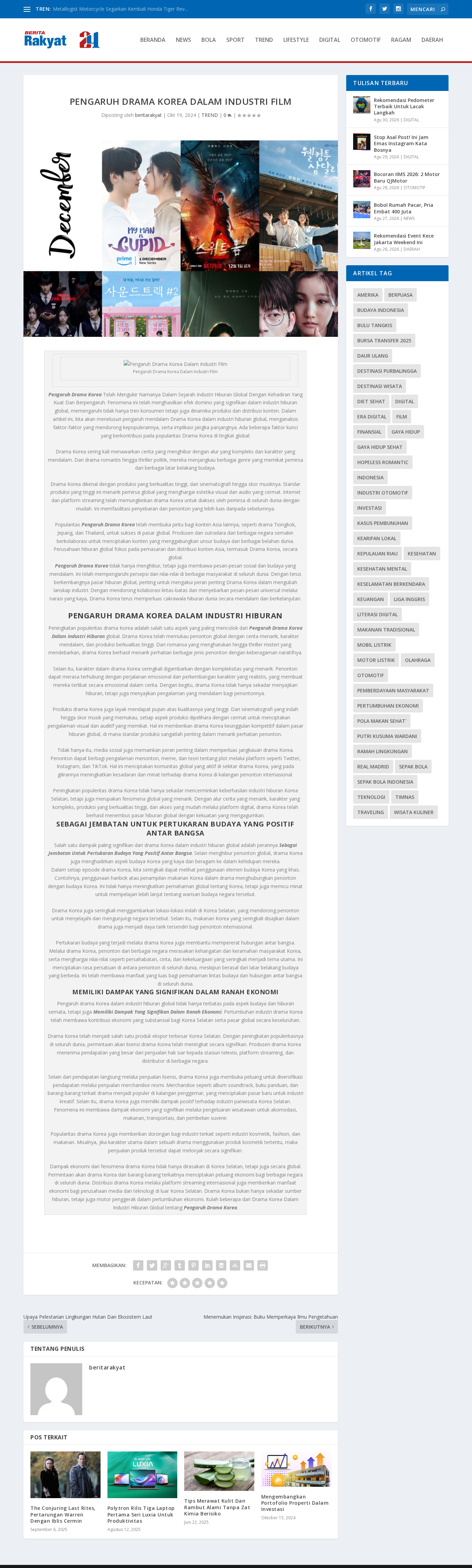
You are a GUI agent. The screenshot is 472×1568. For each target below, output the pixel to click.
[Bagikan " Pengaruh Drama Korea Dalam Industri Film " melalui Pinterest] (193, 1265)
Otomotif (370, 675)
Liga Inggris (409, 599)
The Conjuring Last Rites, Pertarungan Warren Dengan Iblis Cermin (63, 1514)
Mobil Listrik (374, 645)
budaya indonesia (380, 310)
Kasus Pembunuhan (382, 523)
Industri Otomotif (382, 492)
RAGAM (401, 40)
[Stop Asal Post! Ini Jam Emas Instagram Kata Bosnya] (361, 141)
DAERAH (432, 40)
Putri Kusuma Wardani (387, 736)
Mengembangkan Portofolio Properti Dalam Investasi (295, 1502)
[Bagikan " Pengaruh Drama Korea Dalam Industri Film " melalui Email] (249, 1265)
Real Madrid (373, 766)
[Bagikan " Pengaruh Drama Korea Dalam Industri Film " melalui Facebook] (138, 1265)
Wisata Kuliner (414, 812)
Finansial (369, 431)
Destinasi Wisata (379, 386)
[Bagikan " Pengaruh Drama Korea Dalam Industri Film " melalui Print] (263, 1265)
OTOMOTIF (366, 40)
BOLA (208, 40)
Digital (404, 401)
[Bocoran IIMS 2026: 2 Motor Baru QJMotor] (361, 178)
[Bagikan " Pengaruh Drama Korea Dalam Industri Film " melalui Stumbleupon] (235, 1265)
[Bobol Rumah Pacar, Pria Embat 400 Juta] (361, 209)
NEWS (183, 40)
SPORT (235, 40)
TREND (264, 40)
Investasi (369, 508)
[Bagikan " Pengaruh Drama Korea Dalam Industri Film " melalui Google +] (166, 1265)
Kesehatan (422, 553)
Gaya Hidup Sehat (380, 447)
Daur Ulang (372, 355)
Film (401, 416)
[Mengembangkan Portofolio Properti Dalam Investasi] (296, 1468)
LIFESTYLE (296, 40)
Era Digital (371, 416)
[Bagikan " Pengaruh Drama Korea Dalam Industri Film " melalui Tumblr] (180, 1265)
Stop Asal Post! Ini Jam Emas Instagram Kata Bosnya (401, 143)
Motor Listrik (376, 660)
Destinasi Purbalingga (387, 371)
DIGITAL (329, 40)
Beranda (153, 40)
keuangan (370, 599)
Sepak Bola (413, 766)
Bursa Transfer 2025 (384, 340)
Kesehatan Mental (382, 568)
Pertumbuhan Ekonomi (388, 705)
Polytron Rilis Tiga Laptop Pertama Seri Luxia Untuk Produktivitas (141, 1514)
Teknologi (371, 797)
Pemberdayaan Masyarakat (393, 690)
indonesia (370, 477)
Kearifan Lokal (376, 538)
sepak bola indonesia (385, 781)
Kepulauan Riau (377, 553)
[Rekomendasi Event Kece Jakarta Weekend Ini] (361, 240)
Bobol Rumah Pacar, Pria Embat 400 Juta (403, 208)
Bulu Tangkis (374, 325)
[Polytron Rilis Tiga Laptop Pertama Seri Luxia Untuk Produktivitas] (142, 1474)
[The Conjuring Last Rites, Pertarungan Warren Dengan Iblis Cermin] (65, 1474)
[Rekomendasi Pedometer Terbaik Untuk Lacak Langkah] (361, 104)
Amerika (367, 295)
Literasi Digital (377, 614)
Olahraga (418, 660)
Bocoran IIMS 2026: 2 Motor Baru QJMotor (407, 177)
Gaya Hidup (405, 431)
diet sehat (371, 401)
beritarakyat (148, 115)
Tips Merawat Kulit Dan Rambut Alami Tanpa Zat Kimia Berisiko (217, 1506)
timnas (404, 797)
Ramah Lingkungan (382, 751)
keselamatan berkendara (391, 584)
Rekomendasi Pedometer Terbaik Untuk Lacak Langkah (404, 106)
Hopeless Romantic (382, 462)
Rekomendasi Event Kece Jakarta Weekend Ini (404, 238)
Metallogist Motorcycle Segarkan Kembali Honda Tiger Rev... (120, 9)
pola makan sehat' (381, 721)
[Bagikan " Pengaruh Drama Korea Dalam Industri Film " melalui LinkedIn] (207, 1265)
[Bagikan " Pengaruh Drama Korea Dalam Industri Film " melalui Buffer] (221, 1265)
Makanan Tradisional (386, 629)
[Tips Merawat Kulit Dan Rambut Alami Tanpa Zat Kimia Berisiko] (219, 1471)
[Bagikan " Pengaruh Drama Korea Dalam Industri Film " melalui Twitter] (152, 1265)
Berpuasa (400, 295)
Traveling (370, 812)
